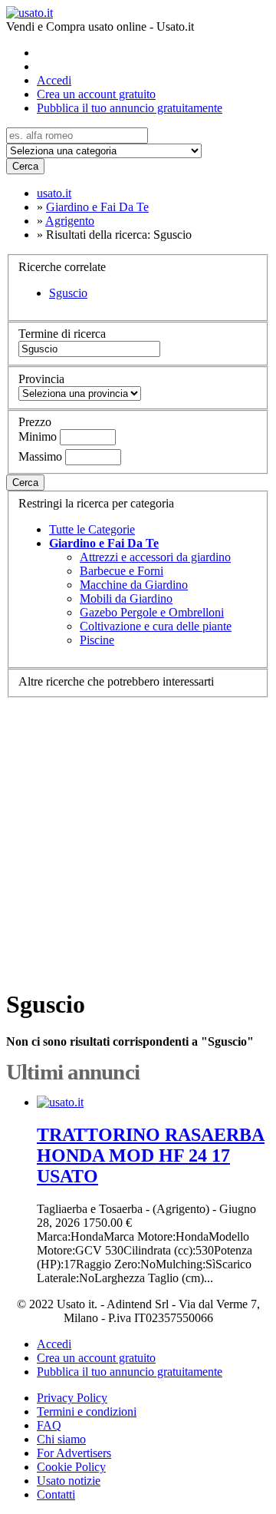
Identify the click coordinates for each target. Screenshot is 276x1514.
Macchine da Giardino (134, 584)
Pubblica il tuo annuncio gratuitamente (129, 107)
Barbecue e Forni (121, 570)
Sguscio (68, 292)
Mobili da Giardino (126, 598)
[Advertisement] (138, 836)
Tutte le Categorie (92, 529)
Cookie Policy (71, 1466)
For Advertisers (74, 1452)
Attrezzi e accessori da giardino (155, 557)
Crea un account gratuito (96, 94)
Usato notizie (68, 1480)
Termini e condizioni (86, 1411)
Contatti (56, 1494)
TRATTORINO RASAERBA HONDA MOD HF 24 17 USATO (150, 1155)
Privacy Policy (72, 1397)
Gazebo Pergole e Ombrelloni (152, 612)
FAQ (49, 1425)
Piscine (97, 639)
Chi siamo (61, 1439)
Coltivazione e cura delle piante (156, 626)
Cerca (25, 166)
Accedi (54, 80)
